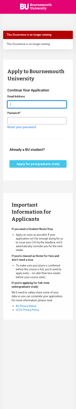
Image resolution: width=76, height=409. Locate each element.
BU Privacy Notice (26, 306)
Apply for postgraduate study (38, 164)
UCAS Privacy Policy (27, 310)
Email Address (16, 96)
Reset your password (21, 127)
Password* (14, 113)
